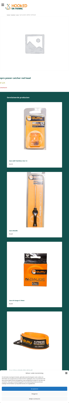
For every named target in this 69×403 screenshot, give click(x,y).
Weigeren (35, 394)
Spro (17, 15)
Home (8, 15)
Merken (13, 15)
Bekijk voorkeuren (34, 399)
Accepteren (34, 389)
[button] (66, 373)
